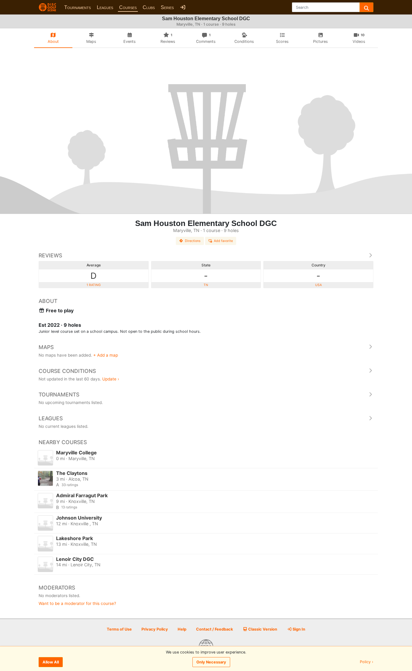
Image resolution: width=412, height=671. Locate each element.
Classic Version (262, 629)
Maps (46, 347)
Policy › (366, 662)
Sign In (298, 629)
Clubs (149, 7)
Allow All (51, 662)
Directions (193, 241)
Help (182, 629)
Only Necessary (211, 662)
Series (167, 7)
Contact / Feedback (214, 629)
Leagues (105, 7)
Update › (110, 379)
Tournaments (77, 7)
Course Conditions (67, 371)
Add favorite (223, 241)
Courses (128, 7)
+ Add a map (105, 355)
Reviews (50, 255)
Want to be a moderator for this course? (77, 603)
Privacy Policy (154, 629)
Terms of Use (119, 629)
